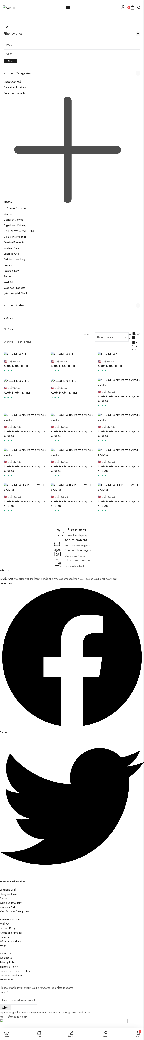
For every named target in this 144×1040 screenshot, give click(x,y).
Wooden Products (14, 288)
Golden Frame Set (14, 242)
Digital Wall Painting (15, 225)
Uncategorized (12, 82)
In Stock (8, 318)
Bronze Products (16, 208)
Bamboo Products (14, 93)
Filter (10, 61)
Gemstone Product (15, 237)
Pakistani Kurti (11, 271)
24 (136, 349)
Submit (5, 1007)
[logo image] (9, 7)
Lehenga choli (12, 254)
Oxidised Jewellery (14, 259)
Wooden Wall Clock (15, 293)
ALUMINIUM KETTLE (17, 366)
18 (136, 345)
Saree (7, 276)
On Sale (8, 329)
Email (4, 992)
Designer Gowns (13, 220)
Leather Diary (11, 248)
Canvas (8, 214)
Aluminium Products (15, 87)
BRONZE (9, 202)
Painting (8, 265)
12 (136, 342)
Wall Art (8, 282)
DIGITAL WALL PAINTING (19, 231)
